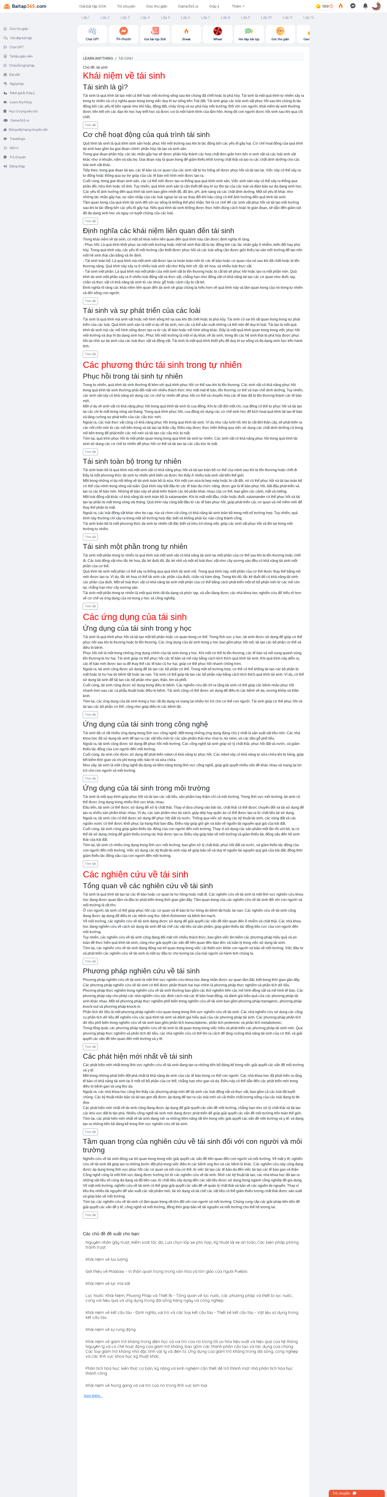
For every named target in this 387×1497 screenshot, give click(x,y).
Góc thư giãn (156, 6)
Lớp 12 (308, 17)
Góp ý (214, 6)
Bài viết (14, 74)
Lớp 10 (266, 17)
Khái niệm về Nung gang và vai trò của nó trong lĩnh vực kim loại (146, 1385)
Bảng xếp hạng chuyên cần (28, 129)
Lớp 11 (287, 17)
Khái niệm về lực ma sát (108, 1283)
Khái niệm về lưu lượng (107, 1259)
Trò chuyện (126, 6)
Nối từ (13, 148)
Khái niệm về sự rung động (110, 1329)
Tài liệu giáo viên (21, 56)
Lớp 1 (85, 17)
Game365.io (188, 6)
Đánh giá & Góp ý (22, 93)
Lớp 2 (105, 17)
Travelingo (17, 139)
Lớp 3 (125, 17)
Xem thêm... (93, 1396)
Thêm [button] (237, 6)
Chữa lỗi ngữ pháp (22, 65)
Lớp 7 (205, 17)
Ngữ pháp (16, 84)
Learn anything (98, 58)
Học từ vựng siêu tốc (23, 111)
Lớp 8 (225, 17)
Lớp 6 (185, 17)
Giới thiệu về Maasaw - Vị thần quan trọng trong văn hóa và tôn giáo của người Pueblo (166, 1271)
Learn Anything (20, 102)
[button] (378, 6)
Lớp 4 (145, 17)
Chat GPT (16, 47)
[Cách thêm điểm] (331, 6)
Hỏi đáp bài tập (21, 38)
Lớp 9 (245, 17)
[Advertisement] (348, 53)
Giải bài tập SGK (92, 6)
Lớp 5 (165, 17)
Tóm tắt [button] (90, 125)
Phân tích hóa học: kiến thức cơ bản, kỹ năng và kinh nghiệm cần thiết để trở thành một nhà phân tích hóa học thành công (189, 1371)
